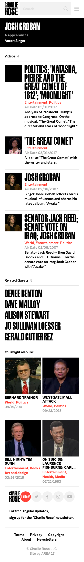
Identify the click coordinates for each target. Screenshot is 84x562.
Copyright (56, 534)
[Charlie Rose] (14, 496)
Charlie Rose (11, 8)
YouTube (69, 496)
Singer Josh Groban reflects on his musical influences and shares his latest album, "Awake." (51, 188)
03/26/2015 (23, 468)
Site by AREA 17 (42, 553)
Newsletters (47, 539)
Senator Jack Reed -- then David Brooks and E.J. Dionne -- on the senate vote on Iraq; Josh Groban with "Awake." (51, 240)
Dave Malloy (22, 303)
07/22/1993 (59, 469)
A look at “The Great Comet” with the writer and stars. (50, 150)
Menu (75, 8)
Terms (19, 534)
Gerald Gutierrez (29, 336)
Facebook (47, 496)
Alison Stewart (27, 314)
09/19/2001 (21, 402)
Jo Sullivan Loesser (33, 325)
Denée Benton (23, 293)
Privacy (36, 534)
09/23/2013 (57, 404)
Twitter (36, 496)
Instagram (58, 496)
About (26, 539)
